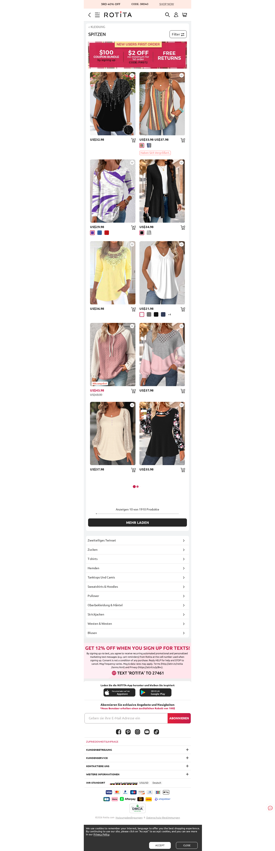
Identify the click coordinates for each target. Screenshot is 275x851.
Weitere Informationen (102, 774)
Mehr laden (137, 522)
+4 (169, 314)
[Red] (106, 232)
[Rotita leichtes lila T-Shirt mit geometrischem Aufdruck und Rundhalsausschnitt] (113, 191)
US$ (141, 783)
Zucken (93, 549)
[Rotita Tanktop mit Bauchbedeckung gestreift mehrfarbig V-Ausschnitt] (162, 103)
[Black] (141, 232)
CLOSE (187, 845)
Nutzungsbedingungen (129, 817)
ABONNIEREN (179, 718)
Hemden (93, 568)
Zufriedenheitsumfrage (102, 741)
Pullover (93, 596)
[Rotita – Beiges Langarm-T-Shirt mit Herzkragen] (113, 433)
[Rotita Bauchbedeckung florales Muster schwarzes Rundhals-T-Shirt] (162, 433)
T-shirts (93, 559)
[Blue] (99, 232)
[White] (141, 314)
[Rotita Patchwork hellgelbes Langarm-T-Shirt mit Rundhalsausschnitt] (113, 272)
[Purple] (92, 232)
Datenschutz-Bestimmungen (163, 817)
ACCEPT (160, 845)
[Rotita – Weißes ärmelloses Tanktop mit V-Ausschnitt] (162, 272)
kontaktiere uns (97, 766)
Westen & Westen (100, 623)
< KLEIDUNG (96, 27)
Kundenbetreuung (99, 749)
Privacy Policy (101, 834)
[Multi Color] (141, 145)
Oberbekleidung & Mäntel (105, 605)
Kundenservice (97, 758)
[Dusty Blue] (149, 145)
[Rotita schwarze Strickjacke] (162, 191)
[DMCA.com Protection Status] (137, 809)
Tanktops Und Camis (101, 577)
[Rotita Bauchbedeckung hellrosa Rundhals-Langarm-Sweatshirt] (162, 354)
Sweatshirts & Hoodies (103, 586)
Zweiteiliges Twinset (102, 540)
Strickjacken (96, 614)
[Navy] (163, 314)
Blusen (92, 633)
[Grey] (149, 232)
